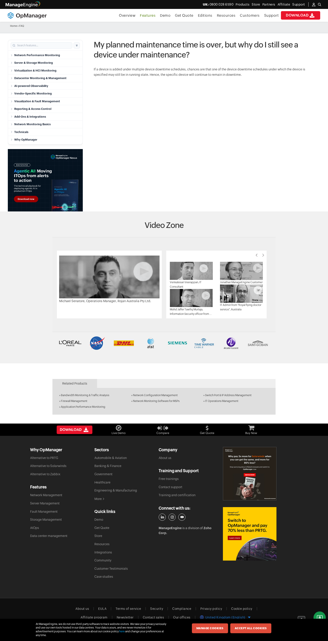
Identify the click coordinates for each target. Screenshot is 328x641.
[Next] (263, 255)
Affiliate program (94, 617)
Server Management (45, 503)
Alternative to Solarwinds (48, 466)
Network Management (46, 495)
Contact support (170, 487)
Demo (165, 15)
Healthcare (102, 482)
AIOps (34, 528)
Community (102, 560)
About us (165, 458)
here (122, 631)
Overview (127, 15)
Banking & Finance (107, 466)
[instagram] (172, 517)
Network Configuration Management (155, 395)
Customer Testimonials (111, 568)
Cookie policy (241, 608)
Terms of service (128, 608)
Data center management (48, 536)
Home (13, 26)
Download (297, 15)
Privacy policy (211, 608)
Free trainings (169, 479)
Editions (205, 15)
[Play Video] (109, 276)
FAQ (21, 26)
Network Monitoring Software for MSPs (156, 401)
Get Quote (184, 15)
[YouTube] (181, 517)
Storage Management (46, 519)
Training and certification (177, 495)
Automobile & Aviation (110, 458)
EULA (102, 608)
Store (256, 4)
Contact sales (153, 617)
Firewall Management (74, 401)
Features (148, 15)
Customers (250, 15)
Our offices (182, 617)
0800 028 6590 (218, 4)
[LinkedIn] (162, 517)
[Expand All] (77, 45)
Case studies (103, 576)
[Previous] (256, 255)
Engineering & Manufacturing (115, 490)
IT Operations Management (221, 401)
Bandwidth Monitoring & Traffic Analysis (85, 395)
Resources (226, 15)
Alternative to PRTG (44, 458)
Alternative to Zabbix (45, 474)
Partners (268, 4)
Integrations (103, 552)
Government (103, 474)
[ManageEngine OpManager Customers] (164, 343)
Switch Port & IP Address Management (228, 395)
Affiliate (284, 4)
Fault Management (44, 511)
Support (271, 15)
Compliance (181, 608)
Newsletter (125, 617)
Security (156, 608)
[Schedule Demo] (319, 618)
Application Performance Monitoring (83, 406)
